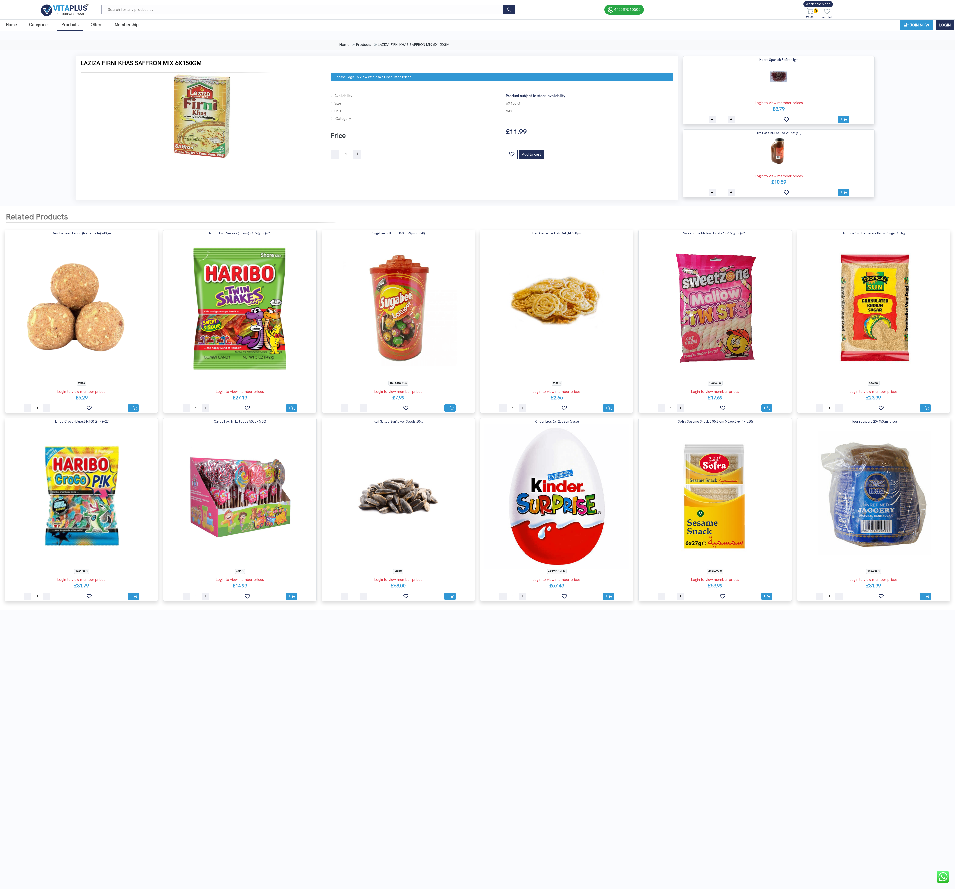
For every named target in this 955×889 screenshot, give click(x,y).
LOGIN (945, 25)
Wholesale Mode (818, 4)
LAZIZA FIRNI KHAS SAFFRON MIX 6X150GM (413, 44)
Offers (96, 24)
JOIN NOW (919, 25)
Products (70, 24)
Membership (127, 24)
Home (11, 24)
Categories (39, 24)
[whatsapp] (943, 877)
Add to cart (531, 154)
